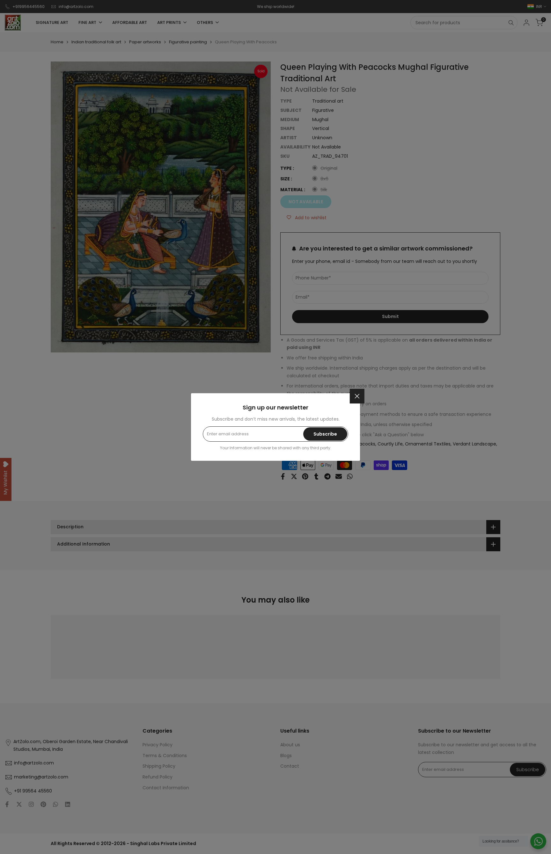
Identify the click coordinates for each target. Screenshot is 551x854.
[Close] (357, 396)
